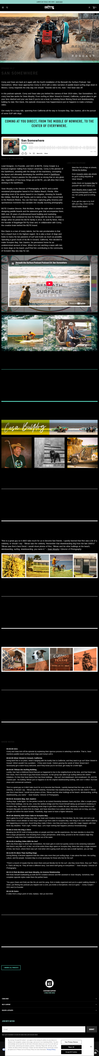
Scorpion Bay (90, 183)
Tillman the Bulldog (79, 170)
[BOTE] (49, 7)
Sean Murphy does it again (82, 190)
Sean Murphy (53, 549)
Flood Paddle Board (79, 206)
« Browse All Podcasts (10, 968)
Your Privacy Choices (71, 1042)
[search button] (7, 7)
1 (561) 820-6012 (49, 993)
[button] (95, 7)
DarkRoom (55, 174)
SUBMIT (91, 1029)
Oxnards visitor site (83, 174)
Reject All (71, 1047)
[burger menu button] (3, 7)
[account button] (89, 7)
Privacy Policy (51, 1049)
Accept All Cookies (71, 1052)
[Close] (91, 1047)
